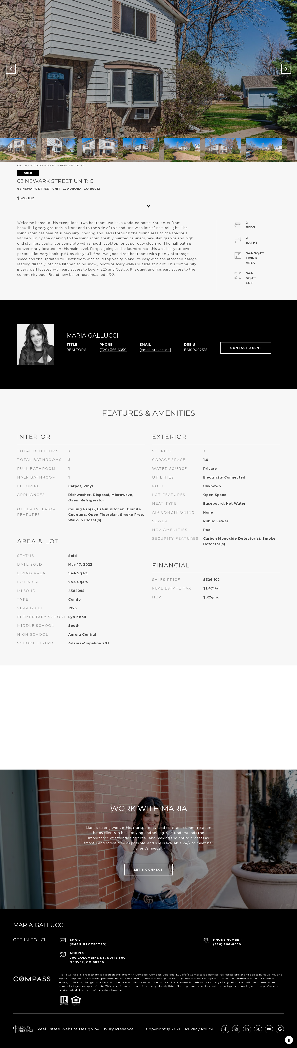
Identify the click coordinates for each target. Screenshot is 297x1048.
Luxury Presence (117, 1029)
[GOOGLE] (280, 1029)
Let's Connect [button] (148, 869)
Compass (196, 974)
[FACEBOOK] (225, 1029)
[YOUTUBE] (269, 1029)
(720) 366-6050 (113, 350)
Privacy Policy (199, 1029)
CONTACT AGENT (246, 348)
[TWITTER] (258, 1029)
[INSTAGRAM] (236, 1029)
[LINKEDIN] (247, 1029)
